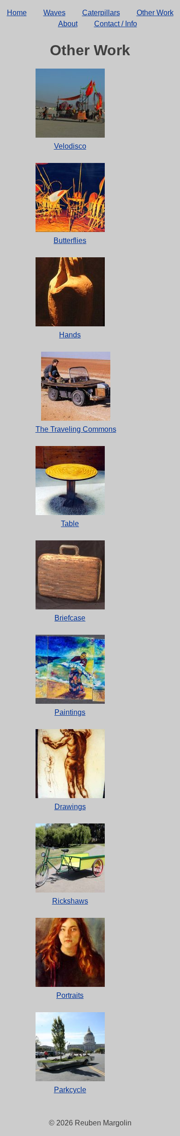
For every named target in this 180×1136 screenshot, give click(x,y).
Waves (54, 13)
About (68, 24)
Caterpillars (101, 13)
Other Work (155, 13)
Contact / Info (115, 24)
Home (17, 13)
